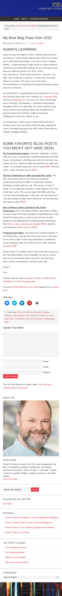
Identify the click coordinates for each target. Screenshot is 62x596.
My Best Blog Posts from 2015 (24, 287)
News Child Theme (28, 589)
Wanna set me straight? (15, 557)
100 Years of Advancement (17, 562)
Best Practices (35, 312)
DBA (15, 315)
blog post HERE (10, 246)
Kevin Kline (9, 460)
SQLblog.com (19, 100)
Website (46, 372)
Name (45, 361)
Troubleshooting (48, 319)
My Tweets (7, 504)
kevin (24, 43)
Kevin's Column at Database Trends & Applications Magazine (32, 517)
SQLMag (38, 319)
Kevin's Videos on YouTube (17, 532)
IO (38, 315)
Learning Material (38, 19)
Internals (33, 315)
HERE (47, 167)
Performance (9, 319)
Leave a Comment (37, 43)
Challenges (46, 312)
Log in (37, 593)
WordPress (28, 593)
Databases (8, 315)
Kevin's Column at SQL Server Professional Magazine (28, 522)
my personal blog (49, 96)
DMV (27, 315)
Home (16, 19)
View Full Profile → (11, 479)
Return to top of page (32, 586)
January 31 (44, 315)
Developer (21, 315)
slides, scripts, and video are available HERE (26, 224)
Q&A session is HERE (27, 227)
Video (7, 322)
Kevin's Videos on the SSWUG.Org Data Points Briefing (29, 527)
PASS (51, 315)
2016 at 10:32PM (23, 312)
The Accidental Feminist (15, 547)
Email (45, 367)
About (24, 19)
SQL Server (30, 319)
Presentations (20, 319)
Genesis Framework (49, 589)
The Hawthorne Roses (15, 552)
